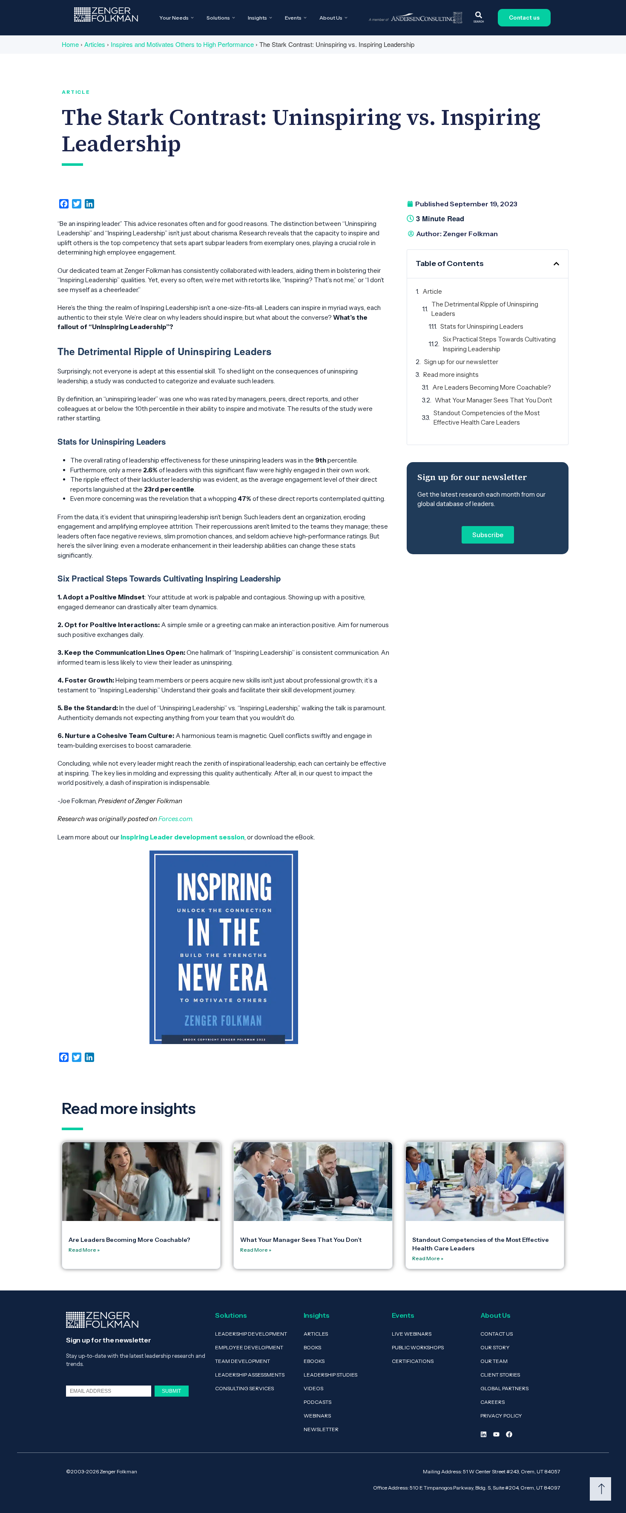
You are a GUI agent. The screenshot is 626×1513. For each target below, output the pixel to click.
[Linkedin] (483, 1434)
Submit (171, 1391)
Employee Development (249, 1347)
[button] (556, 263)
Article (432, 291)
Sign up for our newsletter (461, 362)
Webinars (317, 1415)
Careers (492, 1402)
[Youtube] (496, 1434)
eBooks (314, 1361)
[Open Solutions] (233, 18)
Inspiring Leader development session (182, 837)
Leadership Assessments (249, 1374)
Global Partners (504, 1388)
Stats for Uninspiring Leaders (481, 326)
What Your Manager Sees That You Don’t (493, 400)
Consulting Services (244, 1388)
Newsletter (321, 1429)
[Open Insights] (270, 18)
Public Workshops (418, 1347)
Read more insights (451, 374)
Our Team (494, 1361)
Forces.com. (176, 819)
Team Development (242, 1361)
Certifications (413, 1361)
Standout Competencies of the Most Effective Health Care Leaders (487, 418)
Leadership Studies (330, 1374)
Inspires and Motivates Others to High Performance (182, 44)
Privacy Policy (501, 1415)
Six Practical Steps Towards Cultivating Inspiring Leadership (499, 344)
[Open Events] (305, 18)
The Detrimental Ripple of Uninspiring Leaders (484, 309)
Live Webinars (411, 1334)
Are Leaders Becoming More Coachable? (491, 387)
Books (312, 1347)
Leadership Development (251, 1334)
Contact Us (496, 1334)
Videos (313, 1388)
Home (70, 44)
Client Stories (500, 1374)
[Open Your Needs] (192, 18)
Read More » (84, 1250)
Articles (94, 44)
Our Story (495, 1347)
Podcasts (317, 1402)
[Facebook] (509, 1434)
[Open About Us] (346, 18)
